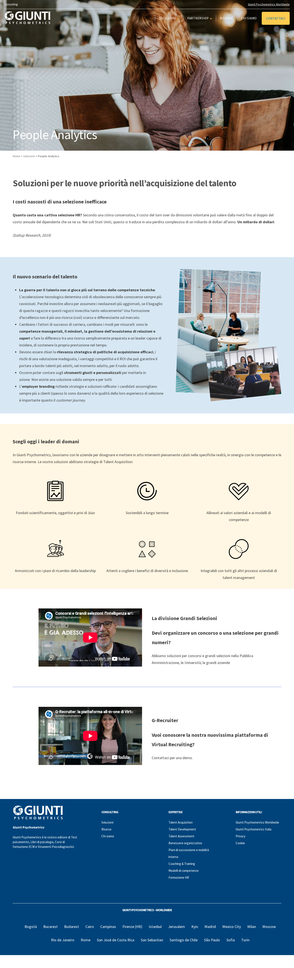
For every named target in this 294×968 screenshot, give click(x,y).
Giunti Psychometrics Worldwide (269, 4)
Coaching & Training (182, 864)
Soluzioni (167, 18)
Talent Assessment (181, 836)
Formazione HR (179, 877)
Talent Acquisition (181, 822)
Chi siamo (249, 18)
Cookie (240, 843)
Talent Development (182, 829)
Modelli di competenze (184, 871)
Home (16, 156)
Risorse (226, 18)
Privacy (240, 836)
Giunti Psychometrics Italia (253, 829)
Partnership (198, 18)
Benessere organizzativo (185, 843)
